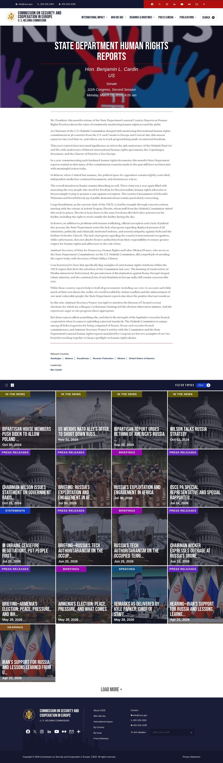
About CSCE (100, 710)
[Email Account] (196, 4)
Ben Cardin (56, 370)
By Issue (98, 733)
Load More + (111, 689)
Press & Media (165, 17)
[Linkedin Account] (174, 4)
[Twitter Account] (159, 4)
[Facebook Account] (152, 4)
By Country (99, 727)
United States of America (142, 358)
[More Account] (204, 4)
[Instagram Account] (167, 4)
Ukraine (121, 358)
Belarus (69, 358)
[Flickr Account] (189, 4)
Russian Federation (103, 358)
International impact (103, 721)
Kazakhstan (83, 358)
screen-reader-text (83, 420)
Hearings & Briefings (141, 17)
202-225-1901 (47, 4)
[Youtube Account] (182, 4)
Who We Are (117, 17)
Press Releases (101, 738)
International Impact (93, 17)
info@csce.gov (26, 4)
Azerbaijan (56, 358)
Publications (187, 17)
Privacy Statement (191, 757)
